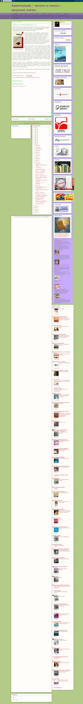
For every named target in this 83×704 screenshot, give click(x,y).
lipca (37, 153)
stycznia (37, 163)
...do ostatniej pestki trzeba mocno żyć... (62, 466)
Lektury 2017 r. (58, 13)
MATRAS (29, 77)
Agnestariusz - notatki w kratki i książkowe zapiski (35, 7)
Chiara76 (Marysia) (57, 687)
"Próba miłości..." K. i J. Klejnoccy (39, 183)
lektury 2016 (66, 13)
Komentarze (16, 699)
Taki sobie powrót (57, 657)
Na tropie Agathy (57, 518)
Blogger (47, 216)
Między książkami (57, 661)
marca (37, 160)
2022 (36, 132)
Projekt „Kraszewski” (58, 500)
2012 (36, 209)
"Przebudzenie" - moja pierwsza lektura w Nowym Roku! (41, 196)
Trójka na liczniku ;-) (58, 280)
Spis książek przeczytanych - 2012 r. (48, 15)
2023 (36, 131)
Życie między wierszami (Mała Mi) (60, 448)
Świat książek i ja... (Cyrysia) (59, 361)
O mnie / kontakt (24, 13)
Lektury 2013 (35, 15)
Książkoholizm (57, 421)
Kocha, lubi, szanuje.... (39, 174)
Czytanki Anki (56, 307)
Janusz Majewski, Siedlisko (64, 558)
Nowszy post (15, 119)
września (37, 150)
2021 (36, 134)
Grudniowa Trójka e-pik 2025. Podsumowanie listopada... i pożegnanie (64, 395)
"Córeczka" (61, 519)
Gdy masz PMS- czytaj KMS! (60, 289)
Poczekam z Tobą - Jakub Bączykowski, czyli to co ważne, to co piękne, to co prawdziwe (65, 318)
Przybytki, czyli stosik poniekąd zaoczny (62, 255)
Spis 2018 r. (51, 13)
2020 (36, 135)
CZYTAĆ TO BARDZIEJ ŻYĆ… (64, 536)
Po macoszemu (38, 167)
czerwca (37, 155)
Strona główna (15, 13)
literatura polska (24, 77)
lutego (37, 161)
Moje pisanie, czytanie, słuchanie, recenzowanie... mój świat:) (61, 430)
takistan (60, 577)
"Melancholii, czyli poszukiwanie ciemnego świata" (61, 240)
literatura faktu (18, 77)
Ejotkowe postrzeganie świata (60, 334)
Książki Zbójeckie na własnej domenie (60, 591)
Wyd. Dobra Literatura (36, 77)
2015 (36, 144)
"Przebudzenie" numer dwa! (40, 194)
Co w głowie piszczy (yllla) (59, 487)
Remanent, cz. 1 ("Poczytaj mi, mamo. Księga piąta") (41, 201)
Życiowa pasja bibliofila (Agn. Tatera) (61, 585)
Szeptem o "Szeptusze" (39, 192)
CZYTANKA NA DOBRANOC (59, 457)
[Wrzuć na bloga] (27, 75)
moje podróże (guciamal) (59, 343)
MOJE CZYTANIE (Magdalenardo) (60, 439)
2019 (36, 137)
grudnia (37, 145)
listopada (37, 147)
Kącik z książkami (57, 621)
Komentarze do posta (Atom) (33, 123)
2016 (36, 142)
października (38, 148)
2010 (36, 212)
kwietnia (37, 158)
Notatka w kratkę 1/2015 (39, 172)
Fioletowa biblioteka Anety (59, 557)
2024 (36, 129)
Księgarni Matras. (32, 72)
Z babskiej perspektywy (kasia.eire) (61, 656)
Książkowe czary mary (58, 639)
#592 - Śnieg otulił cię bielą (63, 467)
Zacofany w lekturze (58, 388)
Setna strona (56, 379)
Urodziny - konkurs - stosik (60, 299)
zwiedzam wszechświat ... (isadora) (61, 370)
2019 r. (38, 13)
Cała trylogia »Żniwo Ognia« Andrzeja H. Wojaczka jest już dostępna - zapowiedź (64, 336)
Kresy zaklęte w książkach (59, 509)
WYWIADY (44, 13)
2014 (36, 206)
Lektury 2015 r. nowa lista (17, 15)
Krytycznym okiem (57, 325)
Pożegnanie (61, 403)
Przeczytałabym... (16, 18)
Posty (15, 697)
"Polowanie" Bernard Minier (64, 458)
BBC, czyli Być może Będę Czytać (61, 245)
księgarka (56, 595)
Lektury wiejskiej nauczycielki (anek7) (61, 548)
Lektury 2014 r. (28, 15)
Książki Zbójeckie (57, 590)
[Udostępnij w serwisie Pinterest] (31, 75)
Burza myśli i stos (62, 422)
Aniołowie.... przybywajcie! (40, 170)
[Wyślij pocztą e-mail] (26, 75)
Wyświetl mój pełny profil (65, 23)
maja (37, 157)
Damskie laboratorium (63, 640)
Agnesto (63, 22)
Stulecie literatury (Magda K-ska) (60, 630)
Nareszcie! (57, 270)
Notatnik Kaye (56, 478)
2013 (36, 207)
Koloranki (56, 576)
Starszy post (47, 119)
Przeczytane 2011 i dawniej (62, 15)
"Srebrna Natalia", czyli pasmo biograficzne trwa (41, 188)
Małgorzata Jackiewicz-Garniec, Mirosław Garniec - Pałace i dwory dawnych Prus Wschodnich (65, 511)
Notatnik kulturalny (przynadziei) (60, 316)
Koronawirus (56, 488)
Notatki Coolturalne (58, 544)
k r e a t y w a (56, 612)
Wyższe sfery (37, 185)
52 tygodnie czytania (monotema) (60, 526)
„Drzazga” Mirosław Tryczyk (64, 492)
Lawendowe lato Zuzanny (40, 169)
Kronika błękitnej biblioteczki (60, 491)
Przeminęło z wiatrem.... (39, 203)
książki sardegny (57, 393)
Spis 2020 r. (32, 13)
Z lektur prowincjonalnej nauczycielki (61, 402)
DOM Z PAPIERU (57, 535)
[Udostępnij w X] (29, 75)
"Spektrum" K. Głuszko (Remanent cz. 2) (39, 199)
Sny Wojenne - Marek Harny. (59, 545)
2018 (36, 139)
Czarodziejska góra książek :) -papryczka (62, 670)
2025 (36, 127)
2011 (36, 210)
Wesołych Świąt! (62, 596)
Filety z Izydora (57, 647)
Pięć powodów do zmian (63, 631)
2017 (36, 140)
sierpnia (37, 152)
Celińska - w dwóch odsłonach (41, 175)
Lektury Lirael (56, 678)
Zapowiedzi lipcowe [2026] (63, 371)
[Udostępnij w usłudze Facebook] (30, 75)
